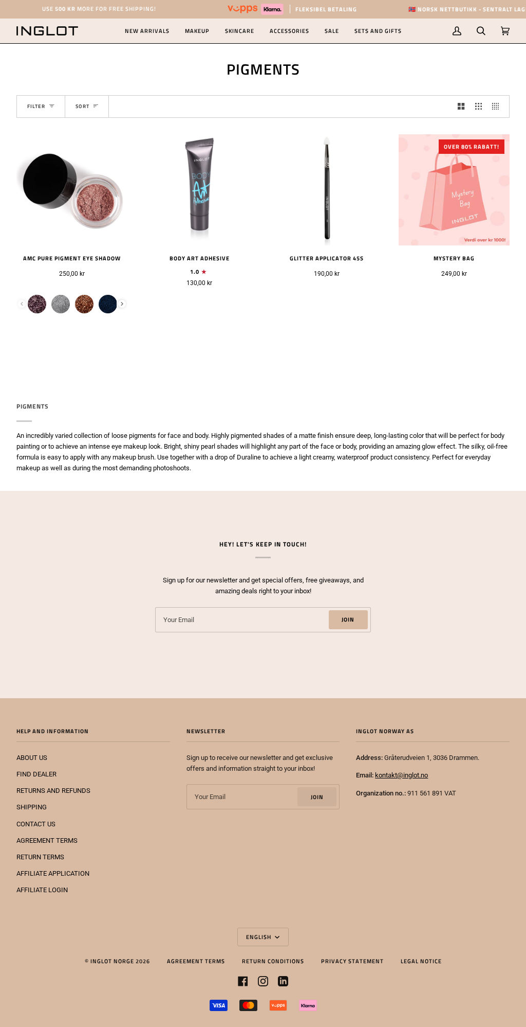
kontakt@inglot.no (401, 775)
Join (348, 619)
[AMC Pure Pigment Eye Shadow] (71, 189)
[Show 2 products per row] (461, 106)
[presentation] (122, 304)
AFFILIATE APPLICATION (52, 873)
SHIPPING (31, 807)
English (259, 936)
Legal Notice (421, 961)
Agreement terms (196, 961)
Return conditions (273, 961)
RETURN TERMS (40, 857)
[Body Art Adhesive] (199, 189)
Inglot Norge (112, 961)
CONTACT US (35, 824)
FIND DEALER (36, 774)
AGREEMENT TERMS (47, 840)
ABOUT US (31, 758)
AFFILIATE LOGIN (42, 890)
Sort (82, 106)
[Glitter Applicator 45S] (326, 189)
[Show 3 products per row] (478, 106)
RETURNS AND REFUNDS (53, 790)
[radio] (37, 304)
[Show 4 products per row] (498, 106)
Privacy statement (352, 961)
